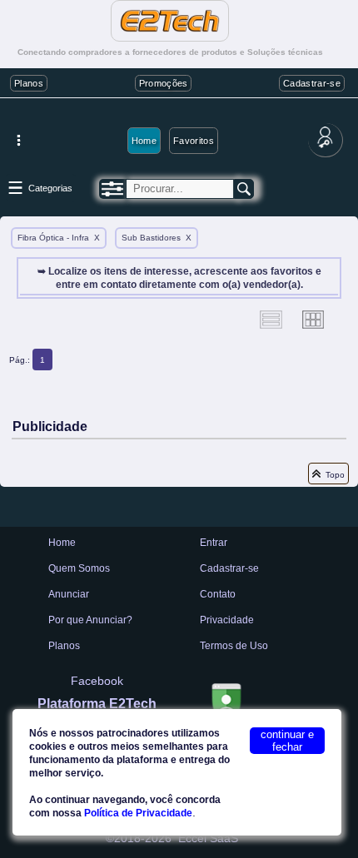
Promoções (163, 83)
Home (144, 141)
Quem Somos (79, 568)
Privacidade (227, 620)
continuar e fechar (287, 740)
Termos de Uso (234, 646)
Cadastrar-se (312, 83)
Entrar (213, 542)
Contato (218, 594)
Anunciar (68, 594)
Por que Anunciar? (90, 620)
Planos (28, 83)
